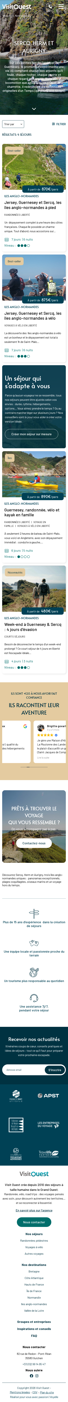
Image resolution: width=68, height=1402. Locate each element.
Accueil (7, 15)
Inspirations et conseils (34, 1329)
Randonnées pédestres (34, 1240)
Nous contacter (34, 1222)
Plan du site (47, 1392)
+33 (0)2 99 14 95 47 (34, 1364)
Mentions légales (20, 1392)
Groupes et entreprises (34, 1322)
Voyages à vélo (34, 1247)
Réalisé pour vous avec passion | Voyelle (34, 1397)
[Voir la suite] (34, 108)
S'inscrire (54, 1070)
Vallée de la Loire (34, 1310)
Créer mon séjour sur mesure (31, 434)
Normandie (34, 1297)
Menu (61, 6)
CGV (34, 1392)
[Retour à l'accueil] (16, 6)
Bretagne (34, 1271)
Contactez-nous (34, 843)
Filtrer (61, 124)
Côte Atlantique (34, 1278)
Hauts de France (34, 1284)
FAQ (34, 1336)
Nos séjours (34, 1234)
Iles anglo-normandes (34, 1304)
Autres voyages (34, 1253)
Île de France (34, 1291)
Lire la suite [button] (13, 757)
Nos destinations (34, 1265)
